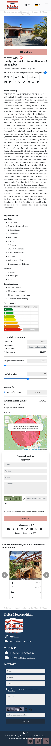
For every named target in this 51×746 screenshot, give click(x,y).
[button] (5, 575)
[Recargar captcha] (24, 498)
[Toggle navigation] (46, 5)
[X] (19, 82)
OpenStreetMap (35, 449)
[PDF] (10, 82)
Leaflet (26, 449)
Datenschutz (28, 736)
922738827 (25, 460)
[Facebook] (26, 5)
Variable (18, 392)
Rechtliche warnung (15, 738)
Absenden (25, 518)
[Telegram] (38, 82)
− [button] (7, 421)
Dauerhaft (9, 392)
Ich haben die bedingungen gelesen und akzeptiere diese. (25, 511)
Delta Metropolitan (17, 736)
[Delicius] (24, 82)
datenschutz (41, 511)
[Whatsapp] (33, 82)
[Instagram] (29, 5)
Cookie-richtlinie (39, 736)
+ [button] (7, 417)
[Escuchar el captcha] (6, 503)
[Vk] (29, 82)
